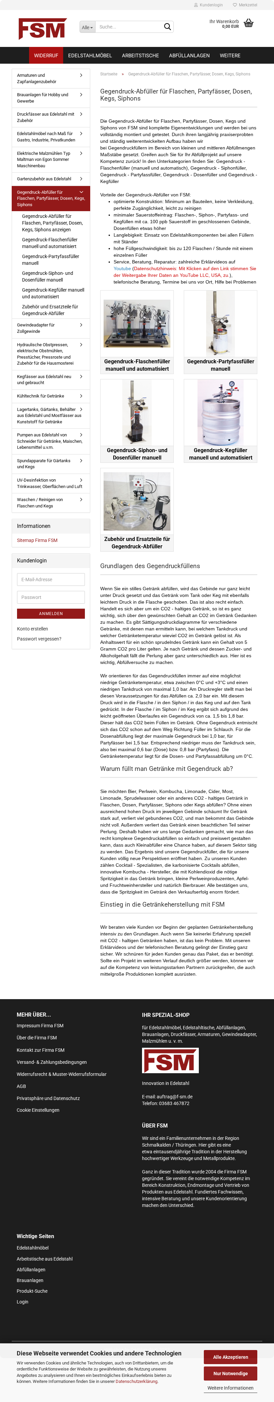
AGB (21, 1086)
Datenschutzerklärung (136, 1381)
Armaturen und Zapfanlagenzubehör (36, 78)
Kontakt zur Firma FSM (40, 1050)
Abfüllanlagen (189, 56)
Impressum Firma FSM (40, 1025)
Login (22, 1301)
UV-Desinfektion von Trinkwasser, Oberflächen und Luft (49, 483)
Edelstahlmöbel (90, 56)
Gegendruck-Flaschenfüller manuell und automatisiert (50, 243)
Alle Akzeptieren (230, 1357)
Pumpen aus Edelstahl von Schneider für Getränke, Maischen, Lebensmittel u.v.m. (50, 441)
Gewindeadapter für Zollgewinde (35, 328)
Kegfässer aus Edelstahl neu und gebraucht (44, 379)
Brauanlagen (30, 1280)
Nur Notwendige (231, 1373)
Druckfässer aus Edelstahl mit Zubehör (45, 117)
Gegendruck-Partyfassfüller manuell (50, 260)
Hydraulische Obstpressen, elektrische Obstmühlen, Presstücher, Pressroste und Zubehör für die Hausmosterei (45, 354)
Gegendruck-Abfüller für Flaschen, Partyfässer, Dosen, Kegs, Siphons (51, 198)
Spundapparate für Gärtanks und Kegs (44, 464)
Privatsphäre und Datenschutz (48, 1098)
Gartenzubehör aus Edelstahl (44, 178)
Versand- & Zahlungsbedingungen (52, 1062)
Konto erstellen (32, 628)
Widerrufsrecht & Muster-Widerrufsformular (62, 1074)
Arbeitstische (140, 56)
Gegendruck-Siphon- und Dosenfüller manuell (47, 276)
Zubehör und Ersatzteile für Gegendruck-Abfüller (50, 310)
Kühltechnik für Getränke (40, 396)
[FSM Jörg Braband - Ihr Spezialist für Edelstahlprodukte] (43, 28)
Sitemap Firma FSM (37, 540)
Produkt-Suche (32, 1291)
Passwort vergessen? (39, 639)
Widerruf (46, 56)
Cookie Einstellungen (38, 1110)
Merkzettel (247, 5)
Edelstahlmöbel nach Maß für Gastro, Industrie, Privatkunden (46, 136)
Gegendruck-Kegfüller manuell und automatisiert (53, 293)
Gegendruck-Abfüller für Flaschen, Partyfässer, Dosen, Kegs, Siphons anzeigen (52, 223)
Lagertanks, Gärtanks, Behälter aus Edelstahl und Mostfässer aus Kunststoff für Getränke (49, 415)
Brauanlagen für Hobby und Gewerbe (42, 98)
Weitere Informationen (231, 1388)
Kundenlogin (210, 5)
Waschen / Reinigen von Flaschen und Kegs (40, 502)
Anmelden (51, 613)
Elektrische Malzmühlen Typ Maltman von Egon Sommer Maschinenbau (43, 159)
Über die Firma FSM (37, 1037)
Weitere (230, 56)
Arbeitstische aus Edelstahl (45, 1259)
